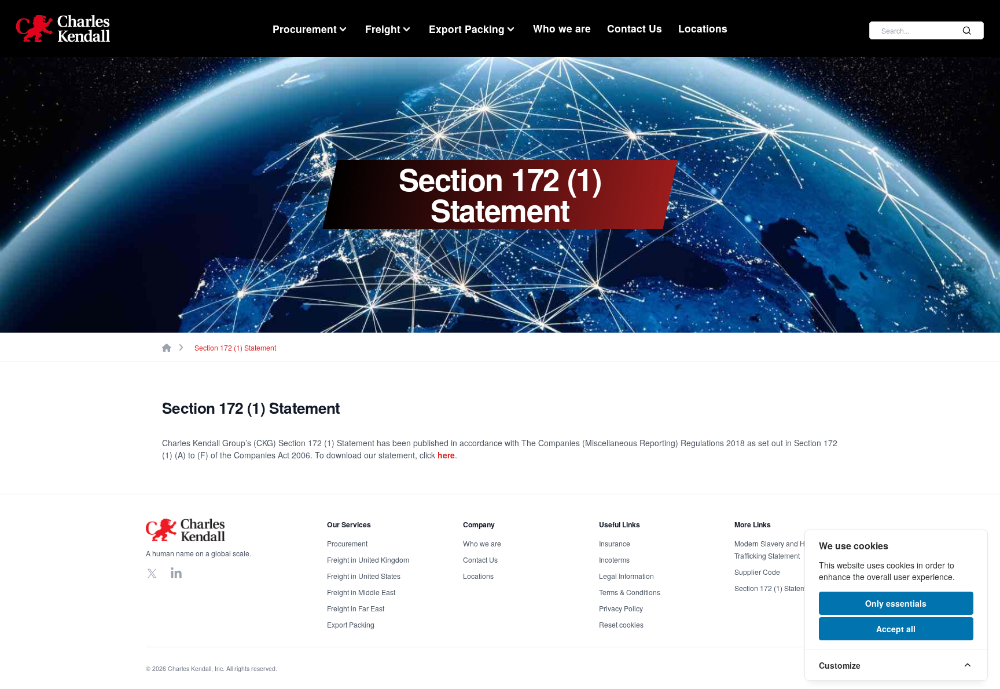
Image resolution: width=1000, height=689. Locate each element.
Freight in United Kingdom (368, 559)
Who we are (562, 28)
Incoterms (614, 559)
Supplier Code (757, 572)
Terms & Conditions (629, 592)
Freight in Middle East (361, 592)
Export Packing (467, 28)
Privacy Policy (621, 608)
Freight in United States (363, 576)
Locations (702, 28)
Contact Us (634, 28)
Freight (382, 28)
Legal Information (626, 576)
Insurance (614, 543)
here (446, 455)
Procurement (305, 28)
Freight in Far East (355, 608)
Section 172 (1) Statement (235, 347)
